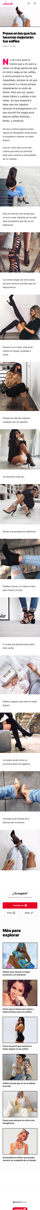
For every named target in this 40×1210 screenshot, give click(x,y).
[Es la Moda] (8, 3)
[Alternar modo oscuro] (34, 3)
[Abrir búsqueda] (28, 3)
